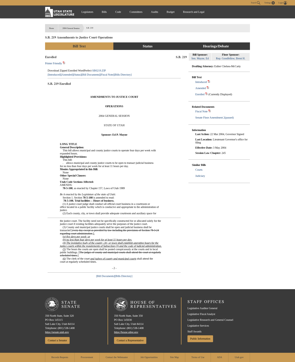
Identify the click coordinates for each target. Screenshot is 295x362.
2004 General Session (71, 28)
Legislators (87, 11)
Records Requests (59, 357)
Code (118, 11)
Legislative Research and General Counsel (210, 319)
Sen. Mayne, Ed (200, 58)
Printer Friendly (54, 63)
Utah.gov (239, 357)
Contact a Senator (57, 340)
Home (51, 28)
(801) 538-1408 (66, 328)
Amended (200, 88)
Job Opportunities (149, 357)
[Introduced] (54, 74)
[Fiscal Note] (107, 74)
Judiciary (200, 175)
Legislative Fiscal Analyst (201, 314)
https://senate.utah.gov (57, 332)
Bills (104, 11)
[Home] (59, 11)
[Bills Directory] (123, 74)
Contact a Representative (130, 340)
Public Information (200, 338)
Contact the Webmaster (117, 357)
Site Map (174, 357)
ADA (219, 357)
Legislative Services (198, 325)
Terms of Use (197, 357)
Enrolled (200, 94)
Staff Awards (194, 331)
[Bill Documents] (90, 74)
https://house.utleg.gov (126, 332)
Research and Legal (193, 11)
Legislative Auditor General (202, 308)
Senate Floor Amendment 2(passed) (214, 117)
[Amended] (67, 74)
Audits (154, 11)
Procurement (87, 357)
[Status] (77, 74)
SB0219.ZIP (99, 70)
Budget (170, 11)
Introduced (201, 82)
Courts (198, 169)
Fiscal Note (201, 111)
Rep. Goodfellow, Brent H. (230, 58)
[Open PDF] (209, 82)
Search (254, 2)
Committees (136, 11)
